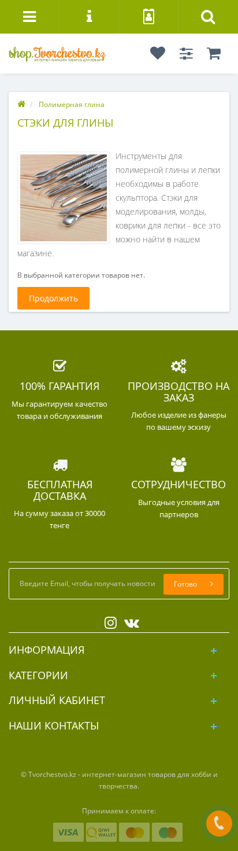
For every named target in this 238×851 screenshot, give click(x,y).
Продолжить (53, 298)
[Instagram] (108, 620)
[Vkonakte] (128, 620)
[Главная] (21, 104)
